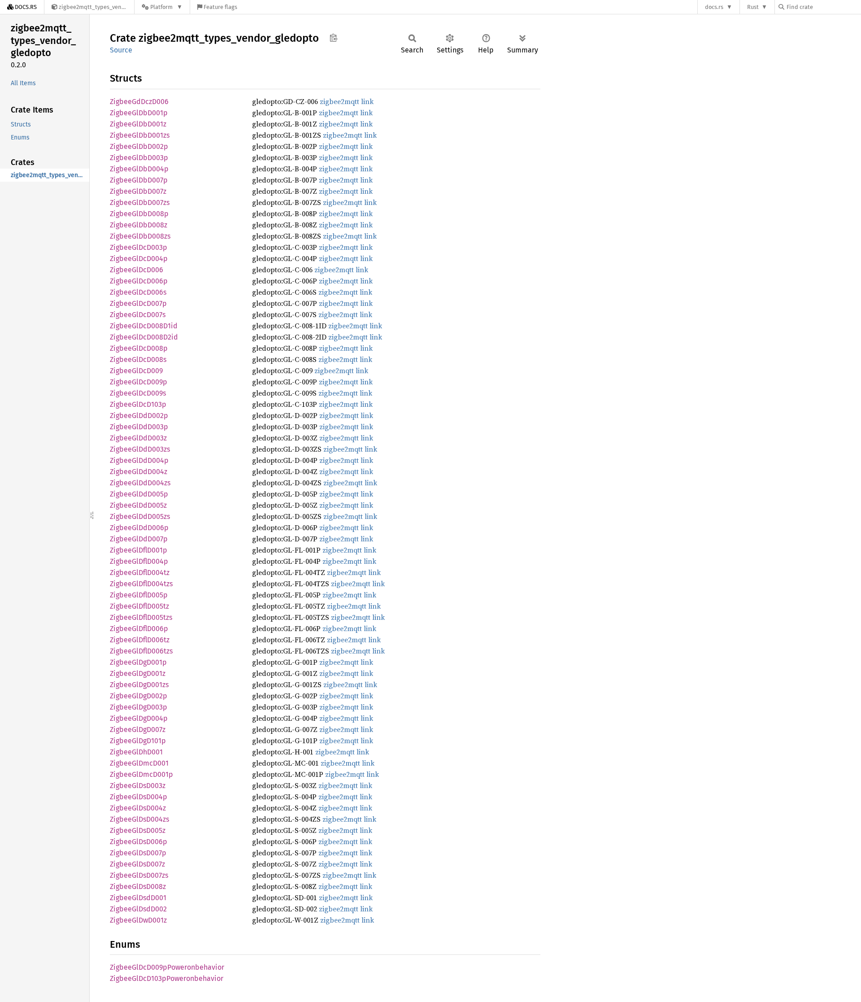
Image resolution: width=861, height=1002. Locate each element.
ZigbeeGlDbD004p (139, 169)
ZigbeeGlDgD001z (137, 673)
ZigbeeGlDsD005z (137, 830)
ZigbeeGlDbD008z (138, 225)
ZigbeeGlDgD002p (138, 696)
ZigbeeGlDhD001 (136, 752)
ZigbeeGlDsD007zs (139, 875)
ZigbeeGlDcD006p (139, 281)
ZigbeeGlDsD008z (138, 886)
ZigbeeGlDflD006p (139, 628)
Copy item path (333, 37)
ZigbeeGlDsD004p (138, 797)
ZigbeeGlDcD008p (139, 348)
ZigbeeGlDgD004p (139, 718)
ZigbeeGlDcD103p (138, 404)
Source (121, 50)
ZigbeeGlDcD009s (138, 393)
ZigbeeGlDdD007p (139, 539)
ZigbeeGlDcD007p (138, 303)
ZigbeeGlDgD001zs (139, 684)
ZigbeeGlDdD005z (138, 505)
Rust (753, 7)
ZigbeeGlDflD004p (139, 561)
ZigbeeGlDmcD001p (141, 774)
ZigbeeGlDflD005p (139, 595)
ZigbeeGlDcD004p (139, 258)
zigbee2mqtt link (347, 101)
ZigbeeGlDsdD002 (138, 909)
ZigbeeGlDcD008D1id (144, 326)
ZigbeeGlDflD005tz (139, 606)
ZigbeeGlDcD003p (138, 247)
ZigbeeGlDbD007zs (140, 202)
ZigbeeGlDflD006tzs (141, 651)
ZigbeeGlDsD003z (137, 785)
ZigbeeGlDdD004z (138, 471)
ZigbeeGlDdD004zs (140, 483)
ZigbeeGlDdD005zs (140, 516)
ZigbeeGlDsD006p (138, 841)
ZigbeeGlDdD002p (139, 415)
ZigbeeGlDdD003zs (140, 449)
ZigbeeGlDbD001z (138, 124)
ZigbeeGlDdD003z (138, 438)
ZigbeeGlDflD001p (138, 550)
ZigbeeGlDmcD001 (139, 763)
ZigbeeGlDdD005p (139, 494)
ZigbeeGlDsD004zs (139, 819)
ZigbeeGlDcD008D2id (144, 337)
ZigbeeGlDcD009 (136, 370)
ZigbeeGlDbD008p (139, 213)
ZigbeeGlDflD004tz (140, 572)
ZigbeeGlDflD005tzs (141, 617)
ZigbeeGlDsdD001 (138, 897)
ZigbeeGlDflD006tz (140, 640)
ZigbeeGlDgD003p (138, 707)
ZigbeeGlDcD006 (136, 270)
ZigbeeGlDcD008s (138, 359)
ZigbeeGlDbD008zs (140, 236)
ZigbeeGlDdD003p (139, 427)
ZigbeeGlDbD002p (139, 146)
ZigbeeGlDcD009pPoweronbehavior (167, 967)
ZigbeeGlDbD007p (139, 180)
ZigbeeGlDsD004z (138, 808)
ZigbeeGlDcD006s (138, 292)
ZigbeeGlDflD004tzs (141, 583)
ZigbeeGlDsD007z (137, 864)
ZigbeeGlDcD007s (137, 314)
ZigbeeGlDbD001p (139, 113)
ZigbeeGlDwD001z (138, 920)
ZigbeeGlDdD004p (139, 460)
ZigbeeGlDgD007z (137, 729)
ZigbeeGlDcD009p (138, 382)
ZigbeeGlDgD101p (138, 740)
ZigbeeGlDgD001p (138, 662)
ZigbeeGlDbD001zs (140, 135)
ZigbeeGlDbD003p (139, 157)
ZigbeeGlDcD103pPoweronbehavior (166, 978)
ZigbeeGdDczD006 (139, 101)
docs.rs (714, 7)
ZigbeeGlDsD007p (138, 853)
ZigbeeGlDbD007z (138, 191)
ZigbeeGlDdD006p (139, 527)
